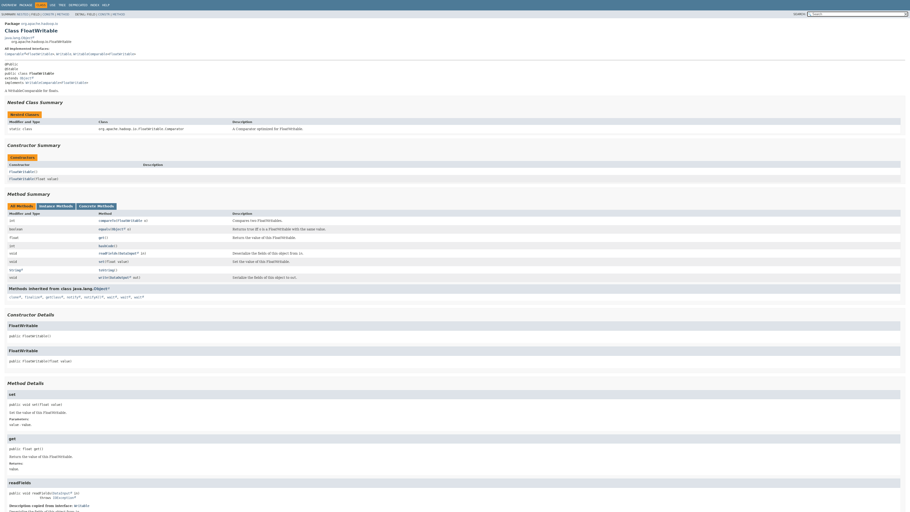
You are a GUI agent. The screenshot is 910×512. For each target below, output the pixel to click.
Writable (63, 54)
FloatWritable (40, 54)
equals (104, 229)
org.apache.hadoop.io (39, 24)
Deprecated (78, 5)
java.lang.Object (18, 38)
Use (53, 5)
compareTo (107, 221)
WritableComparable (90, 54)
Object (25, 78)
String (15, 270)
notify (72, 297)
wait (111, 297)
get (101, 238)
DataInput (127, 253)
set (101, 262)
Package (25, 5)
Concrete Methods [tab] (96, 206)
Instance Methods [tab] (56, 206)
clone (14, 297)
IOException (63, 498)
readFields (108, 253)
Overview (9, 5)
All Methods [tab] (21, 206)
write (103, 277)
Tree (62, 5)
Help (105, 5)
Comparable (14, 54)
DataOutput (119, 277)
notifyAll (92, 297)
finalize (32, 297)
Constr (48, 14)
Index (94, 5)
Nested (22, 14)
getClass (53, 297)
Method (63, 14)
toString (106, 270)
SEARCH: (799, 14)
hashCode (106, 246)
